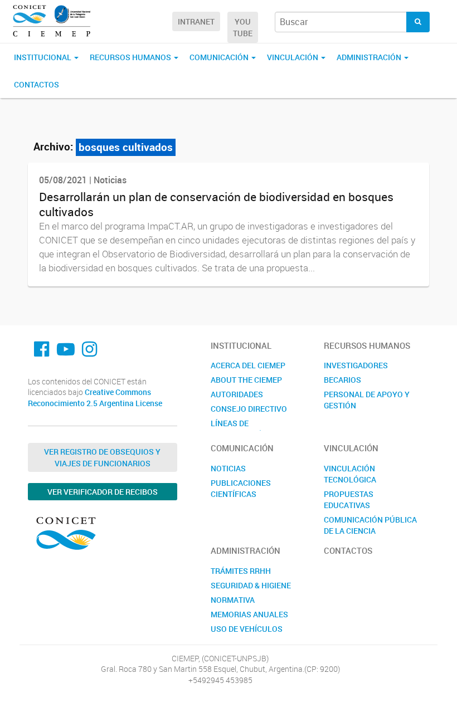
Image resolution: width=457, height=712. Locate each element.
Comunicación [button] (219, 57)
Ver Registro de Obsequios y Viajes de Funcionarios (102, 457)
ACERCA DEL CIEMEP (248, 365)
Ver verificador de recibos (102, 491)
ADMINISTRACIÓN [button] (370, 57)
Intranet (196, 21)
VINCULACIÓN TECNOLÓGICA (350, 474)
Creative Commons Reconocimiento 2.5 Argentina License (95, 397)
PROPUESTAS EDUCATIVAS (348, 499)
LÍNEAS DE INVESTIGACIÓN (239, 429)
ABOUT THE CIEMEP (246, 379)
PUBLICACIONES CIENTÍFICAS (241, 488)
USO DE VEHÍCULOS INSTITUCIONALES (247, 634)
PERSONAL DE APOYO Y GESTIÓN (367, 400)
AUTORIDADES (237, 394)
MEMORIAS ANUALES (249, 614)
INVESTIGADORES (356, 365)
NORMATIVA (233, 599)
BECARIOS (342, 379)
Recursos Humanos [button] (131, 57)
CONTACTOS (36, 84)
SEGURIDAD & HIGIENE (251, 585)
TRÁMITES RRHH (241, 570)
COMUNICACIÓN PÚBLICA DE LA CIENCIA (370, 525)
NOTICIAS (228, 468)
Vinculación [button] (293, 57)
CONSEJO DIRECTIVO (249, 408)
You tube (242, 27)
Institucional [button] (43, 57)
